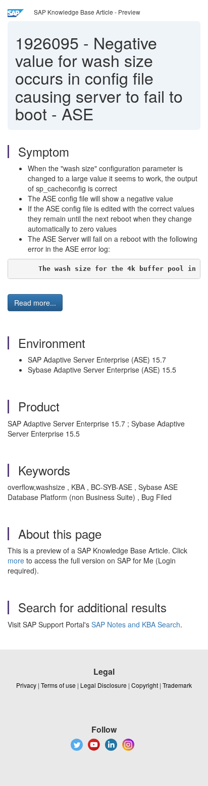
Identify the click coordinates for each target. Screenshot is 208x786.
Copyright (144, 685)
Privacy (26, 685)
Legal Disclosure (103, 685)
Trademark (177, 685)
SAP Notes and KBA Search (135, 624)
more (16, 560)
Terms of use (58, 685)
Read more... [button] (35, 303)
